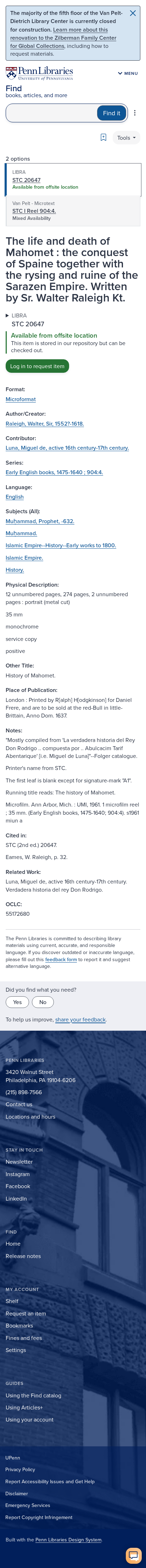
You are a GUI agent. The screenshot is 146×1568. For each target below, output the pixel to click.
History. (15, 570)
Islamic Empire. (24, 557)
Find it (111, 113)
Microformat (21, 399)
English (15, 496)
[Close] (133, 13)
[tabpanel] (73, 342)
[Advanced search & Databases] (134, 113)
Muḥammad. (21, 533)
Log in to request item (37, 366)
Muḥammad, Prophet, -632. (40, 521)
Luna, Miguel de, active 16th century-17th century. (67, 447)
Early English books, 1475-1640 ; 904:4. (54, 472)
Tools (124, 138)
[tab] (73, 179)
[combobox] (51, 113)
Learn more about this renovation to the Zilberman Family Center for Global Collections (63, 38)
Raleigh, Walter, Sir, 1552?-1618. (45, 423)
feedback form (61, 959)
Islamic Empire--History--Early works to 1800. (61, 545)
